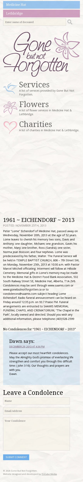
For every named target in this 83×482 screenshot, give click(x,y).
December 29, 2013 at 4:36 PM (27, 346)
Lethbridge (14, 13)
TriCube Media (49, 474)
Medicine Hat (16, 5)
